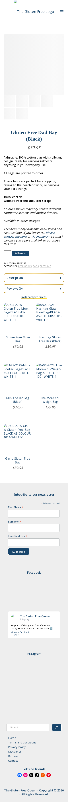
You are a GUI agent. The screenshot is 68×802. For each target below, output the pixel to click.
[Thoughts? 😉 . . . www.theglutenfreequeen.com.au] (34, 685)
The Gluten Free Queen (35, 616)
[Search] (57, 727)
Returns (13, 756)
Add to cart (20, 253)
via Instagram (40, 237)
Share (17, 634)
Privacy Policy (17, 747)
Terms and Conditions (22, 742)
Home (12, 738)
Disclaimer (14, 751)
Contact (13, 760)
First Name (15, 507)
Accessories (25, 266)
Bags (36, 266)
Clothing (45, 266)
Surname (14, 521)
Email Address (17, 536)
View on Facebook (20, 632)
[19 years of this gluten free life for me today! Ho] (34, 669)
